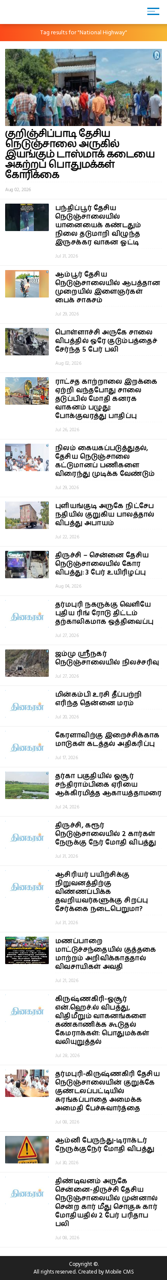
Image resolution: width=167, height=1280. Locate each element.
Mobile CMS (119, 1272)
